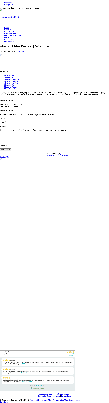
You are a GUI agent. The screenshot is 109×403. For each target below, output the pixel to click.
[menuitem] (56, 28)
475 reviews (71, 354)
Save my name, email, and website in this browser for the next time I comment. (34, 130)
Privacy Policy (66, 396)
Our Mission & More (46, 394)
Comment (4, 146)
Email (3, 122)
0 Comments (20, 51)
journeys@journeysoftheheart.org (54, 155)
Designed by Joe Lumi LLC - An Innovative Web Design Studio (55, 400)
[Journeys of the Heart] (9, 17)
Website (3, 126)
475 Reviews (39, 385)
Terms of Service (53, 396)
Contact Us (42, 396)
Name (3, 118)
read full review (24, 364)
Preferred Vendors (63, 394)
